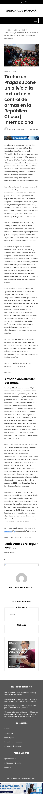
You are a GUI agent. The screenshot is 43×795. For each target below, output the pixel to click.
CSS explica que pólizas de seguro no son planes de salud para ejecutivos (20, 706)
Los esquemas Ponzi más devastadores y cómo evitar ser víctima (20, 693)
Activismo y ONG (10, 71)
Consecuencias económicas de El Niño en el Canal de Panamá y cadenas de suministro (20, 700)
